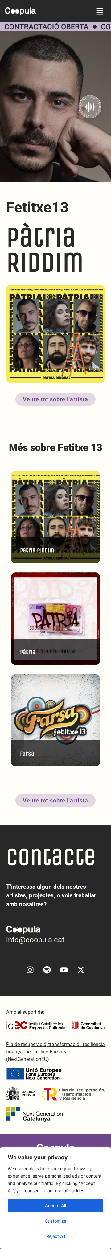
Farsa (27, 753)
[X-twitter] (81, 970)
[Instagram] (30, 970)
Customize (55, 1220)
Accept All (55, 1205)
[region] (55, 1198)
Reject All (55, 1236)
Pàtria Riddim (37, 550)
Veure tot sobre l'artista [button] (55, 399)
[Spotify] (47, 970)
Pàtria (27, 652)
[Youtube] (64, 970)
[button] (100, 11)
